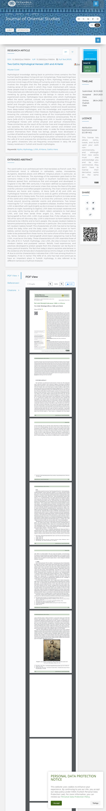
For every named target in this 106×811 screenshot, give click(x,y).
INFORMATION (23, 30)
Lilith (36, 149)
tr (72, 52)
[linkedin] (88, 19)
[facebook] (93, 19)
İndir (71, 284)
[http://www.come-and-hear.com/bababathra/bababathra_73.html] (53, 600)
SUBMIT (10, 30)
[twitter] (83, 19)
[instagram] (97, 19)
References (12, 283)
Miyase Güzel (13, 69)
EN (97, 25)
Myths (19, 149)
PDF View (12, 275)
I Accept (56, 803)
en (66, 52)
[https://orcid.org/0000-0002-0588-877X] (38, 309)
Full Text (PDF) (64, 59)
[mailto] (79, 19)
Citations (11, 290)
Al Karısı (42, 149)
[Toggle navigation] (96, 3)
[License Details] (96, 182)
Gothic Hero (52, 149)
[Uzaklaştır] (50, 284)
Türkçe (95, 803)
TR (92, 25)
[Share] (87, 202)
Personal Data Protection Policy (75, 796)
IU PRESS (9, 14)
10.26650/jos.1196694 (21, 59)
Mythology (28, 149)
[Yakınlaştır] (62, 284)
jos (27, 14)
